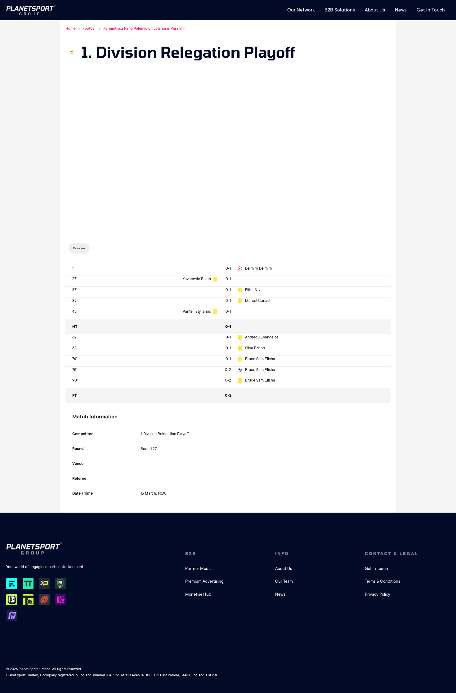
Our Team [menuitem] (284, 581)
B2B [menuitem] (190, 553)
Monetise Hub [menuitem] (198, 594)
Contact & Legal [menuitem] (391, 553)
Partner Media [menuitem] (198, 568)
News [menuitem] (401, 10)
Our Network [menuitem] (301, 10)
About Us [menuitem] (375, 10)
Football (89, 28)
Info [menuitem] (282, 553)
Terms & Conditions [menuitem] (382, 581)
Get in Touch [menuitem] (431, 10)
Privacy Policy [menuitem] (377, 594)
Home (70, 28)
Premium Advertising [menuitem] (204, 581)
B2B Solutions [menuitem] (339, 10)
